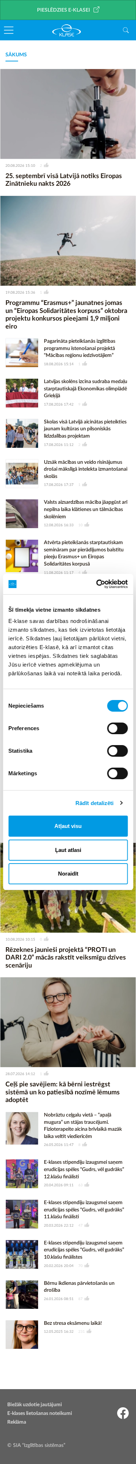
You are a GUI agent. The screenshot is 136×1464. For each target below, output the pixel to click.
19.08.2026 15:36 (20, 292)
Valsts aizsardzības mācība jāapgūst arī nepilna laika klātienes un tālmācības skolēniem (85, 509)
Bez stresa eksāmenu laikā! (73, 1323)
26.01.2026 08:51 (59, 1299)
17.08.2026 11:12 (59, 445)
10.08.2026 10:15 (20, 939)
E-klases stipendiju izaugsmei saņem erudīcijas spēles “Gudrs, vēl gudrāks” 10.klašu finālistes (84, 1250)
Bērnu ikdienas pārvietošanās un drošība (79, 1287)
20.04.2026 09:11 (59, 1185)
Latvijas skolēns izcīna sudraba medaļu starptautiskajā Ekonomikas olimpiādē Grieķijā (85, 388)
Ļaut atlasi (68, 850)
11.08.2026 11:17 (59, 573)
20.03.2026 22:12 (59, 1225)
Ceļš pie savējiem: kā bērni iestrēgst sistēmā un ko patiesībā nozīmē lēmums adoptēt (62, 1092)
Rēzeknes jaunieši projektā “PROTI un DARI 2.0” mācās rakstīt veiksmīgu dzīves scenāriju (65, 958)
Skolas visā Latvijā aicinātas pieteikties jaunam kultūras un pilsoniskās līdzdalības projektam (85, 429)
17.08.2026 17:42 (59, 404)
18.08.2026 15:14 (59, 364)
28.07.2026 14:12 (20, 1074)
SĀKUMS (16, 54)
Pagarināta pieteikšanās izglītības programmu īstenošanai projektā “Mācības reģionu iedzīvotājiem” (79, 348)
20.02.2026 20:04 (59, 1266)
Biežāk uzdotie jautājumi (34, 1404)
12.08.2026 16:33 (59, 525)
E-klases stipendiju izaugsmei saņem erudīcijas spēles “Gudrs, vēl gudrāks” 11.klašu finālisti (84, 1209)
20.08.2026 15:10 (20, 166)
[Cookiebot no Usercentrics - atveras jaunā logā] (97, 584)
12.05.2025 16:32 (59, 1332)
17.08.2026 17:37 (59, 485)
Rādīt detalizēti (94, 803)
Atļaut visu (68, 826)
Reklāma (16, 1422)
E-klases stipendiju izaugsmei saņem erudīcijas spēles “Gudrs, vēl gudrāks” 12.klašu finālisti (84, 1169)
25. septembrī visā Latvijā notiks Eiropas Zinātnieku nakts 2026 (63, 180)
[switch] (117, 728)
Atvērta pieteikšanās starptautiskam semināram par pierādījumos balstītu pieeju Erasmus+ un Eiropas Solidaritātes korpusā (84, 553)
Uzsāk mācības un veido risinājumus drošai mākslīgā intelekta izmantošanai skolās (85, 469)
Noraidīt (68, 873)
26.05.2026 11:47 (59, 1145)
